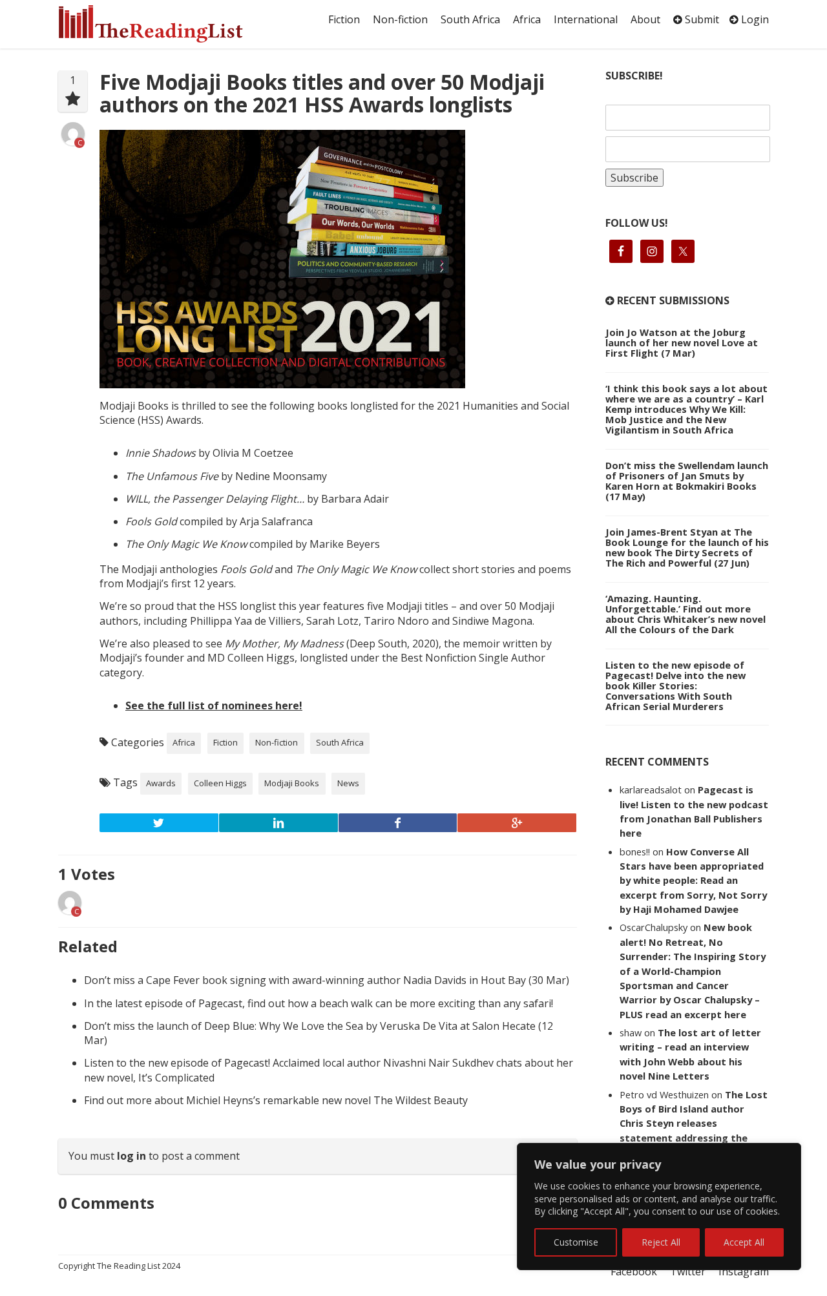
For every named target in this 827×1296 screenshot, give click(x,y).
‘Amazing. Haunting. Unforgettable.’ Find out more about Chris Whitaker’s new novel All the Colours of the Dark (685, 614)
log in (131, 1156)
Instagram (743, 1271)
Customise (576, 1242)
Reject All (661, 1242)
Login (753, 19)
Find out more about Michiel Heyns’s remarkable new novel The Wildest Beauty (276, 1100)
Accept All (744, 1242)
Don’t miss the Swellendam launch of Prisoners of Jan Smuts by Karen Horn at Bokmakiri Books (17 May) (686, 481)
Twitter (688, 1271)
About (645, 19)
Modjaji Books (291, 783)
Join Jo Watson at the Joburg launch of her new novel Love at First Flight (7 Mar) (681, 342)
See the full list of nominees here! (213, 705)
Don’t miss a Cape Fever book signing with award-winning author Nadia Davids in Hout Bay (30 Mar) (326, 980)
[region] (659, 1206)
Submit (700, 19)
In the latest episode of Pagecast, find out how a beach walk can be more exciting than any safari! (318, 1003)
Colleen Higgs (220, 783)
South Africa (470, 19)
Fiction (344, 19)
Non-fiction (400, 19)
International (586, 19)
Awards (161, 783)
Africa (527, 19)
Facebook (634, 1271)
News (348, 783)
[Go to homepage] (164, 24)
